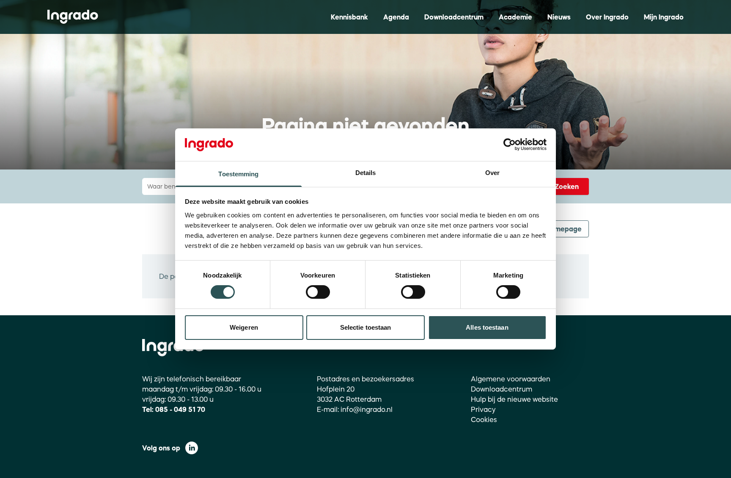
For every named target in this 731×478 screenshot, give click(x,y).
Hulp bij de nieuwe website (514, 399)
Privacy (483, 409)
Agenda (396, 17)
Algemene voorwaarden (510, 378)
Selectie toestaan (365, 327)
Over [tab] (492, 172)
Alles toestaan (487, 327)
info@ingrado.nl (367, 409)
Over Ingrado (607, 17)
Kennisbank (349, 17)
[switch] (318, 292)
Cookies (484, 419)
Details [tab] (365, 172)
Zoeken (567, 186)
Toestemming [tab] (238, 174)
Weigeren (244, 327)
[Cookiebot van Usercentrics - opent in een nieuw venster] (510, 144)
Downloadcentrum (454, 17)
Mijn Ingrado (664, 17)
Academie (515, 17)
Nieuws (559, 17)
